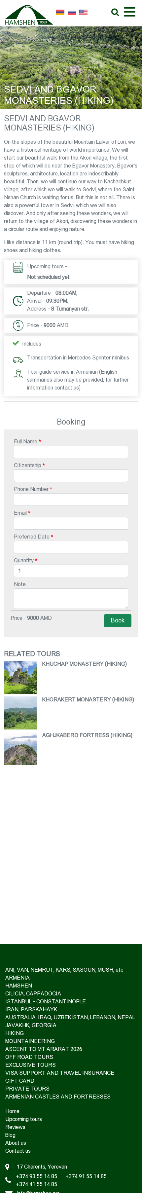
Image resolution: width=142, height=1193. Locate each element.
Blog (10, 1135)
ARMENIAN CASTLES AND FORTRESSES (58, 1096)
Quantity (24, 560)
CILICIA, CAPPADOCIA (33, 993)
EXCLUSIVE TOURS (30, 1065)
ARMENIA (17, 977)
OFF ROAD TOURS (29, 1057)
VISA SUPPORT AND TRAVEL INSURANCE (59, 1072)
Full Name (25, 441)
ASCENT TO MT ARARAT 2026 (43, 1049)
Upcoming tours (23, 1119)
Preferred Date (32, 536)
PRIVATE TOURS (27, 1088)
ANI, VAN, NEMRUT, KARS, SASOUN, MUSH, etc (64, 969)
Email (20, 512)
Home (12, 1111)
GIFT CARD (19, 1080)
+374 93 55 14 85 (36, 1176)
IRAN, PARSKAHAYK (31, 1009)
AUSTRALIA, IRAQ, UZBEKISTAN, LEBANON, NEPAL (70, 1017)
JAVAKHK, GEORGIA (30, 1025)
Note (20, 584)
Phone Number (31, 489)
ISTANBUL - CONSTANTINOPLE (45, 1001)
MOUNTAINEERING (30, 1041)
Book (117, 620)
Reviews (15, 1127)
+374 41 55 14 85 (36, 1184)
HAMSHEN (18, 985)
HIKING (14, 1033)
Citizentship (27, 465)
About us (15, 1142)
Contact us (18, 1150)
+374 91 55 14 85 (86, 1176)
